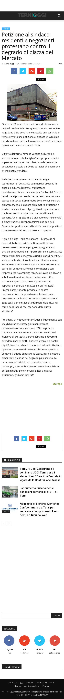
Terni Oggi (9, 63)
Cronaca (6, 29)
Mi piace (9, 636)
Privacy (46, 686)
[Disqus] (32, 571)
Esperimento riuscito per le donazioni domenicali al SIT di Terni (38, 491)
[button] (59, 15)
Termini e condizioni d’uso (27, 686)
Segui (24, 636)
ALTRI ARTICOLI (12, 460)
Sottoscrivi (54, 636)
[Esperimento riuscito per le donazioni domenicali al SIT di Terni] (10, 492)
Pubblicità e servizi (45, 682)
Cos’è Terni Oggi (15, 682)
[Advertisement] (32, 6)
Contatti (29, 682)
